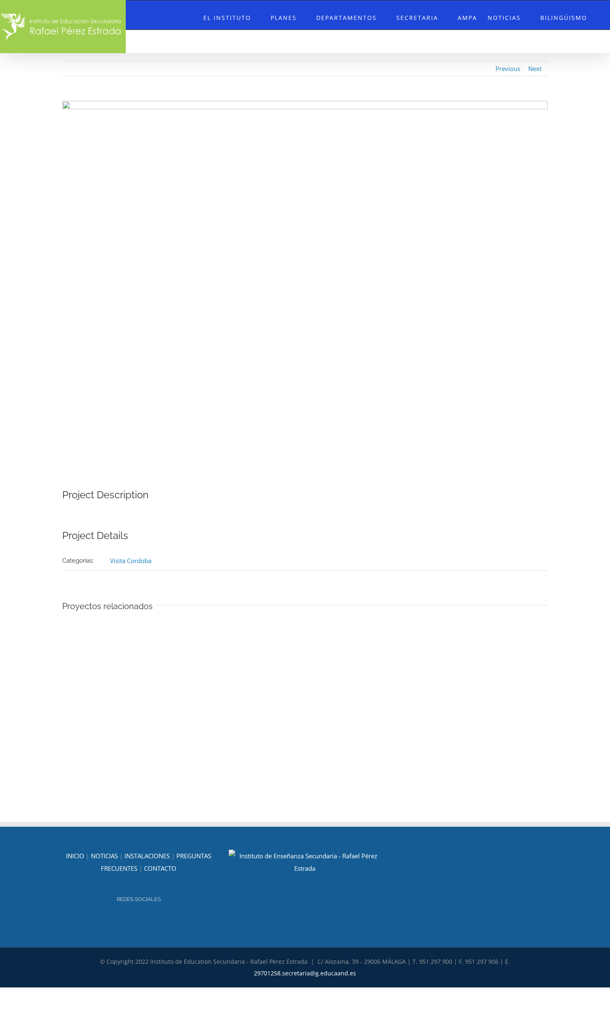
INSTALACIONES (147, 856)
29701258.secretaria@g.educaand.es (305, 973)
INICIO (75, 856)
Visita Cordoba (130, 560)
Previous (507, 68)
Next (535, 68)
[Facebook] (144, 921)
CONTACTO (160, 868)
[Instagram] (133, 921)
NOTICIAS (104, 856)
